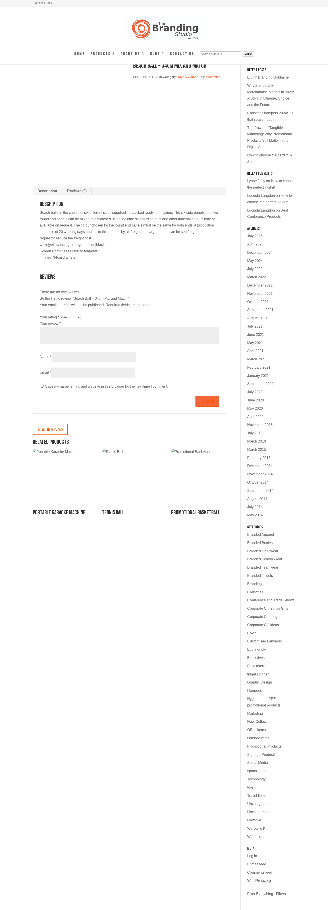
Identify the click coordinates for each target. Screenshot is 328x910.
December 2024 (260, 252)
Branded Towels (260, 576)
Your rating (49, 317)
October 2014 (258, 482)
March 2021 (256, 359)
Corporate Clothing (262, 617)
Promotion (213, 77)
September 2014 (260, 490)
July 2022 (255, 269)
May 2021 (255, 343)
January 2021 (258, 376)
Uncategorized (258, 812)
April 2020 (255, 417)
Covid (252, 633)
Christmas (255, 592)
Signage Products (261, 754)
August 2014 (257, 499)
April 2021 (255, 351)
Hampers (254, 690)
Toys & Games (188, 77)
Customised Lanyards (264, 641)
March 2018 (256, 441)
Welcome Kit (257, 828)
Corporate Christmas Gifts (267, 608)
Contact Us (182, 54)
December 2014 (260, 466)
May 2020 (255, 408)
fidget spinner (258, 674)
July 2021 (255, 326)
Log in (252, 856)
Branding (254, 584)
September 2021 (260, 310)
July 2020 (255, 392)
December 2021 (260, 285)
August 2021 (257, 318)
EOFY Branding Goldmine (268, 77)
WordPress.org (259, 881)
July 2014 (255, 507)
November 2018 (260, 425)
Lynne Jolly (256, 181)
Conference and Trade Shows (271, 600)
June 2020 (255, 400)
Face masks (256, 666)
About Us (130, 54)
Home (79, 54)
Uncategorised (258, 804)
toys (250, 787)
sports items (256, 771)
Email (45, 372)
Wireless (254, 837)
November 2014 (260, 474)
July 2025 (255, 236)
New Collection (259, 721)
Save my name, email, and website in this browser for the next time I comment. (106, 386)
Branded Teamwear (262, 567)
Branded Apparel (260, 534)
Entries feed (256, 864)
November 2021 (260, 293)
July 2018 (255, 433)
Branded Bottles (260, 543)
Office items (256, 730)
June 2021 (255, 335)
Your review (50, 323)
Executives (256, 658)
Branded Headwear (262, 551)
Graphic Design (259, 682)
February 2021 (258, 367)
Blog (155, 54)
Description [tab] (47, 191)
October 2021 (258, 302)
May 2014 (255, 515)
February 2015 (258, 458)
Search (248, 54)
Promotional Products (264, 746)
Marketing (255, 713)
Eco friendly (256, 649)
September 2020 (260, 384)
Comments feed (259, 872)
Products (101, 54)
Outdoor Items (258, 738)
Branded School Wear (264, 559)
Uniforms (254, 820)
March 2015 (256, 449)
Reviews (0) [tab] (77, 191)
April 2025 (255, 244)
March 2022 (256, 277)
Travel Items (256, 796)
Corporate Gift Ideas (263, 625)
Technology (256, 779)
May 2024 (255, 261)
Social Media (257, 763)
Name (46, 357)
